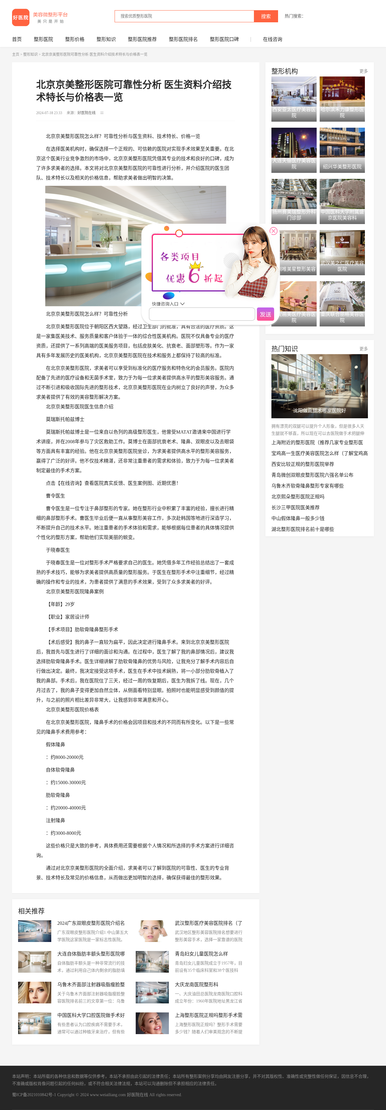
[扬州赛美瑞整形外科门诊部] (294, 194)
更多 (363, 71)
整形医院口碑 (224, 39)
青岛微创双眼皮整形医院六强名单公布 (312, 475)
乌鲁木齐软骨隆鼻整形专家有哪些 (307, 485)
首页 (17, 39)
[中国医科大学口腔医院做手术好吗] (34, 1023)
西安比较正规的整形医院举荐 (302, 464)
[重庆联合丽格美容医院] (342, 296)
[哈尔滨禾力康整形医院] (342, 91)
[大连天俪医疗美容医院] (294, 143)
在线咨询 (272, 39)
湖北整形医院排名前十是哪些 (302, 529)
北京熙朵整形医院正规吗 (297, 496)
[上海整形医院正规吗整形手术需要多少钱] (152, 1023)
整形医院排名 (183, 39)
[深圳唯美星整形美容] (294, 245)
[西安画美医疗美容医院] (294, 296)
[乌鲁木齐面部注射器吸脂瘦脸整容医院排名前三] (34, 992)
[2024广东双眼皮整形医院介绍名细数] (34, 931)
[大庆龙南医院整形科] (152, 992)
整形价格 (74, 39)
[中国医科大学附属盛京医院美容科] (342, 194)
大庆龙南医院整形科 (196, 984)
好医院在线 (137, 1095)
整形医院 (43, 39)
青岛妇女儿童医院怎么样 (201, 953)
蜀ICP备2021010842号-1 (34, 1095)
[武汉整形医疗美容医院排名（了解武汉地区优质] (152, 931)
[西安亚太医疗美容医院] (294, 91)
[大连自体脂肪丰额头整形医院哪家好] (34, 962)
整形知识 (106, 39)
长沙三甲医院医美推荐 (295, 507)
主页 (15, 54)
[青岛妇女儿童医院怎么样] (152, 962)
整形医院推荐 (142, 39)
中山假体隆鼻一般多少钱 (297, 518)
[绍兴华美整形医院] (342, 143)
